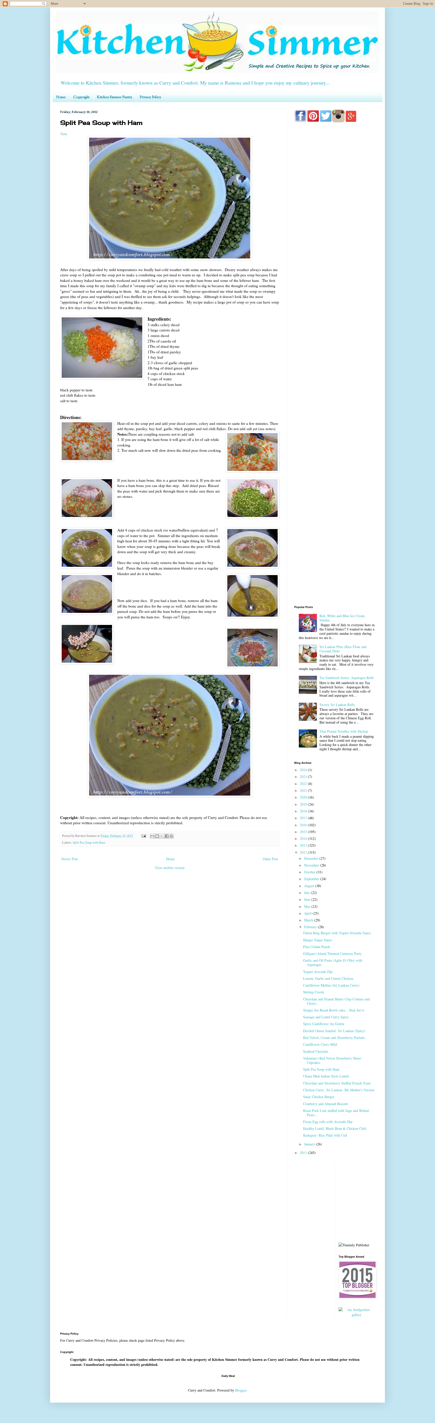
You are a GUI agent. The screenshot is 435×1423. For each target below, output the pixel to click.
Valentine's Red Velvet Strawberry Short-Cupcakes (332, 1060)
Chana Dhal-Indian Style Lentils (326, 1076)
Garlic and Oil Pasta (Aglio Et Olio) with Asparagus (332, 962)
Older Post (270, 858)
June (307, 899)
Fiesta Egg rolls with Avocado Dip (327, 1121)
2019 (304, 804)
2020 (304, 797)
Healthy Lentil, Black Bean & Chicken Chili (334, 1128)
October (310, 872)
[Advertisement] (334, 325)
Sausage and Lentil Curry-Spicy (326, 1017)
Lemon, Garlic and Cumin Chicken (328, 978)
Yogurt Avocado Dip (318, 971)
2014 (304, 838)
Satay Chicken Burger (318, 1096)
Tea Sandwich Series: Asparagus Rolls (346, 677)
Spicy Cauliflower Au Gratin (323, 1023)
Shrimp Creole (313, 992)
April (308, 913)
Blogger (240, 1390)
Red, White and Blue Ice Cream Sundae (342, 617)
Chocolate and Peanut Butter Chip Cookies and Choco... (336, 1001)
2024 (304, 769)
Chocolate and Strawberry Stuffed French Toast (337, 1083)
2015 (304, 831)
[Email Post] (143, 836)
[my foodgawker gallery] (357, 1314)
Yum (63, 133)
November (312, 865)
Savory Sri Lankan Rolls (337, 704)
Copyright (81, 97)
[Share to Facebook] (166, 836)
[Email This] (152, 836)
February (311, 926)
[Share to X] (161, 836)
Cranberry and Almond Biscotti (325, 1103)
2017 (304, 817)
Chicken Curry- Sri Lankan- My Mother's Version (338, 1090)
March (309, 920)
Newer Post (69, 858)
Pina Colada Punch (316, 946)
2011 (304, 1152)
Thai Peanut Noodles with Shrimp (343, 731)
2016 (304, 824)
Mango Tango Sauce (317, 940)
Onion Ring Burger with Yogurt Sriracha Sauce (337, 932)
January (310, 1144)
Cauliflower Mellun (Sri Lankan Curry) (331, 985)
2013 (304, 845)
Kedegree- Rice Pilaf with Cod (325, 1135)
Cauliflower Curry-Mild (320, 1044)
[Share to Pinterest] (171, 836)
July (307, 892)
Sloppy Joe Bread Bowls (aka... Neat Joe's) (333, 1010)
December (311, 858)
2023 (304, 776)
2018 (304, 811)
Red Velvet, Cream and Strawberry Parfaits (334, 1037)
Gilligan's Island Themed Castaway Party (332, 953)
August (309, 885)
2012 (304, 852)
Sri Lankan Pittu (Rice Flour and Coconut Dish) (343, 648)
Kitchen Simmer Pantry (114, 97)
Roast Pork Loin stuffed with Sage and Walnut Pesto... (336, 1112)
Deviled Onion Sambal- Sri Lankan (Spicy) (334, 1030)
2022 (304, 783)
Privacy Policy (150, 97)
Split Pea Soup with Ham (89, 842)
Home (61, 97)
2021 (304, 790)
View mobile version (170, 867)
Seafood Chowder (315, 1051)
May (307, 906)
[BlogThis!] (157, 836)
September (312, 878)
